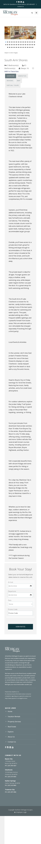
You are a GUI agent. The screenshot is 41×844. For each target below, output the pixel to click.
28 (23, 44)
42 (20, 47)
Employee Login (21, 812)
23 (14, 44)
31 (29, 44)
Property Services (14, 721)
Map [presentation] (18, 81)
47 (29, 47)
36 (9, 47)
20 (9, 44)
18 (5, 44)
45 (25, 47)
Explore (10, 732)
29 (25, 44)
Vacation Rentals (14, 716)
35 (7, 47)
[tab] (10, 76)
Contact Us (20, 6)
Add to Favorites (11, 71)
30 (27, 44)
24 (16, 44)
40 (16, 47)
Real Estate (12, 727)
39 (14, 47)
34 (34, 44)
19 (7, 44)
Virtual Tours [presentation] (13, 85)
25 (18, 44)
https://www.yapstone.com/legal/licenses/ (16, 698)
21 (11, 44)
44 (23, 47)
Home (10, 711)
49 (32, 47)
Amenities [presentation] (22, 76)
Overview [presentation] (10, 76)
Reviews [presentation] (10, 81)
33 (32, 44)
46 (27, 47)
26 (20, 44)
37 (11, 47)
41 (18, 47)
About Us (11, 737)
